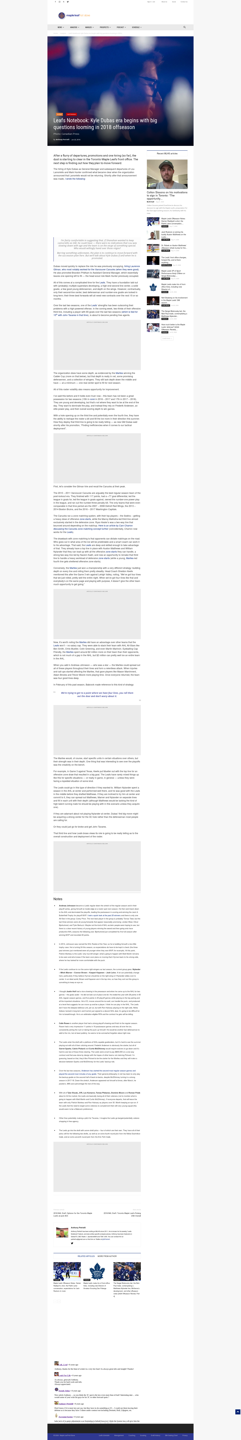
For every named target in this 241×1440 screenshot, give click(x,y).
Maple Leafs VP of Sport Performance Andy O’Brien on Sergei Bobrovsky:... (173, 273)
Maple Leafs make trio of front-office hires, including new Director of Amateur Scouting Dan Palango (96, 1285)
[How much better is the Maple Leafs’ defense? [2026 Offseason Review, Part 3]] (153, 327)
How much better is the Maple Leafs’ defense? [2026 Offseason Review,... (173, 327)
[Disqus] (97, 1391)
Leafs (102, 282)
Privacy (185, 1435)
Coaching (132, 1435)
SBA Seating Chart (171, 1435)
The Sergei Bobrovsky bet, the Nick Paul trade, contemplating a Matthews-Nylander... (174, 313)
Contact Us (184, 2)
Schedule (136, 27)
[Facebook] (55, 2)
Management (119, 1435)
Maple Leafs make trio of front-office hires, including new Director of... (173, 286)
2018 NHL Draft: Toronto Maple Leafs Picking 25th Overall (122, 1214)
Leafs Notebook (71, 114)
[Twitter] (68, 2)
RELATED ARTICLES (86, 1256)
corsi (92, 399)
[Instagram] (59, 2)
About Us (164, 2)
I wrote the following (75, 178)
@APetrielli (106, 1239)
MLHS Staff (150, 202)
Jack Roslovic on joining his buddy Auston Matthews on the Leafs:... (173, 234)
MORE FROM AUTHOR (107, 1256)
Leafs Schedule (104, 1435)
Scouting (143, 1435)
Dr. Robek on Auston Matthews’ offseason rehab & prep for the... (174, 246)
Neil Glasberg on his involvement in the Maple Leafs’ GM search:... (174, 300)
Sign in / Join (151, 2)
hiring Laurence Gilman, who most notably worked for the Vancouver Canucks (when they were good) (96, 267)
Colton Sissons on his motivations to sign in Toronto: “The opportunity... (167, 195)
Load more (166, 338)
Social (174, 2)
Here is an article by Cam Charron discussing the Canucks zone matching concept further (93, 527)
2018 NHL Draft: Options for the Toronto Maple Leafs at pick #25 (72, 1214)
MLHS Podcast (166, 265)
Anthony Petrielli (62, 139)
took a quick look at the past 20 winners (104, 915)
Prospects (104, 27)
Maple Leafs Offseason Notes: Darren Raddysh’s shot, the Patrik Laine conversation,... (173, 221)
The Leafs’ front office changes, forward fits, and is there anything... (174, 260)
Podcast (120, 27)
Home (55, 33)
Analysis (73, 27)
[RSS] (64, 2)
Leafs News (151, 188)
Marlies (88, 27)
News (60, 27)
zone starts (85, 519)
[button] (185, 27)
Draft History (155, 1435)
